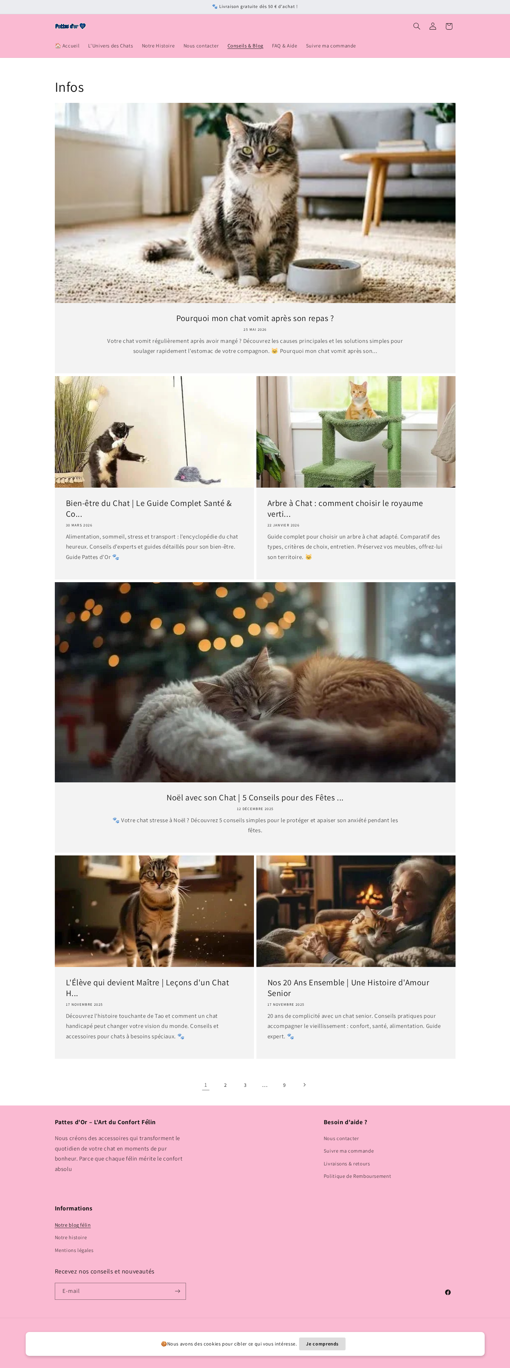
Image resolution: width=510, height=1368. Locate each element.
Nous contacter (341, 1138)
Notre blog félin (73, 1225)
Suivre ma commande (349, 1150)
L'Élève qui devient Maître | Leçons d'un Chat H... (147, 987)
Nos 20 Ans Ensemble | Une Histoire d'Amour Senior (348, 987)
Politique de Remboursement (357, 1176)
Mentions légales (74, 1250)
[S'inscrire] (177, 1291)
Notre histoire (71, 1237)
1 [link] (205, 1085)
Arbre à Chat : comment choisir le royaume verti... (345, 508)
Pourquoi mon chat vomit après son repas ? (255, 318)
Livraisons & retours (347, 1163)
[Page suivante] (304, 1085)
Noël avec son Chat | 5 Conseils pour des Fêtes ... (255, 797)
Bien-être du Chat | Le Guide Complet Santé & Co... (148, 508)
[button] (417, 26)
